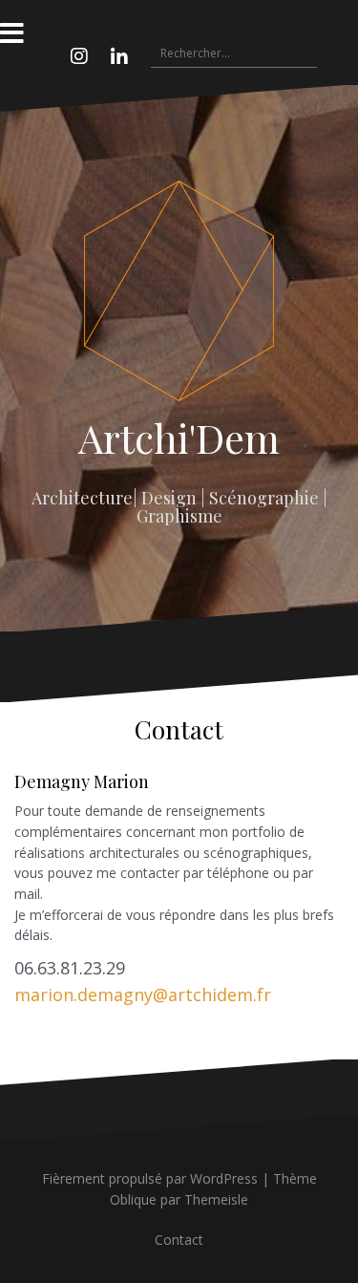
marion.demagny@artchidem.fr (142, 994)
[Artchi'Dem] (179, 297)
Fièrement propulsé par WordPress (150, 1178)
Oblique (133, 1199)
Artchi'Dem (179, 437)
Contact (179, 1239)
